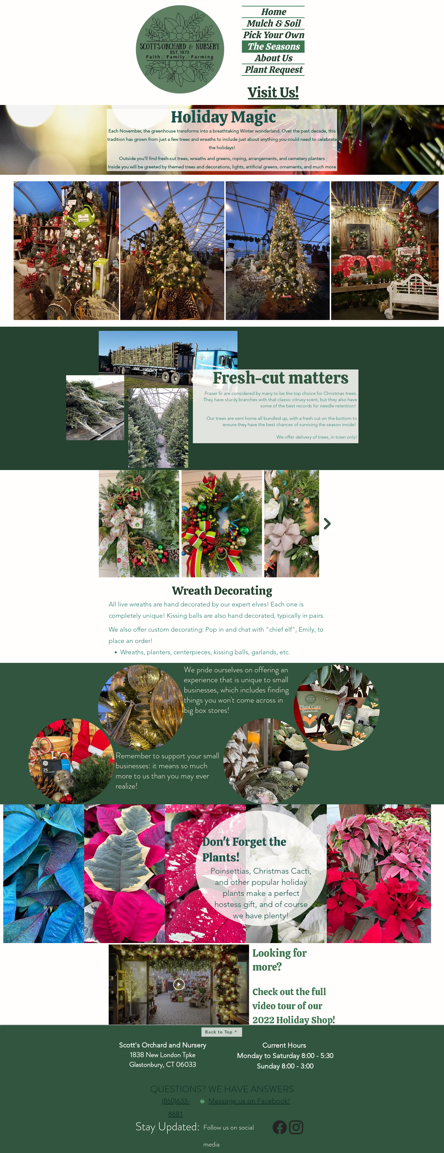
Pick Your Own (273, 35)
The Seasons (273, 46)
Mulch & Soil (273, 23)
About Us (273, 58)
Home (273, 11)
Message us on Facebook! (249, 1101)
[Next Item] (327, 523)
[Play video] (179, 984)
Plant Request (273, 69)
